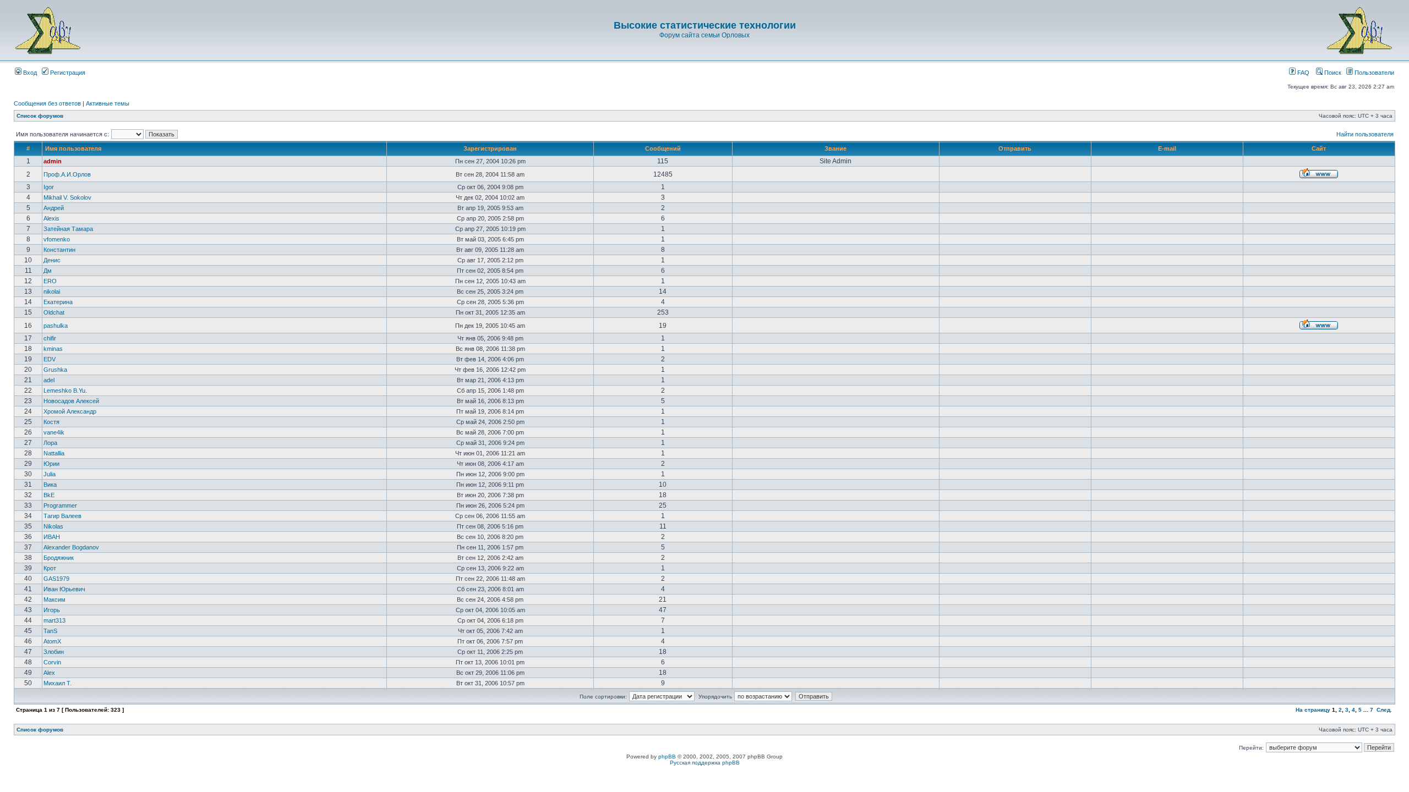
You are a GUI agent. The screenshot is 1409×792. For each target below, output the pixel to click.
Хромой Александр (69, 411)
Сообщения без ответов (47, 103)
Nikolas (53, 526)
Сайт (1319, 148)
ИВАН (51, 537)
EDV (49, 359)
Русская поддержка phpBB (705, 763)
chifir (49, 338)
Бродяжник (58, 557)
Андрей (53, 208)
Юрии (51, 463)
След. (1384, 710)
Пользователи (1373, 72)
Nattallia (53, 453)
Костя (51, 422)
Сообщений (663, 148)
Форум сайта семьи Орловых (704, 35)
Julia (49, 474)
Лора (50, 442)
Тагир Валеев (62, 516)
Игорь (51, 610)
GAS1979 (56, 578)
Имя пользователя (73, 148)
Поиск (1332, 72)
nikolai (51, 291)
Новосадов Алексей (71, 401)
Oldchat (53, 312)
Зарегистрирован (490, 148)
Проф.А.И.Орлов (67, 174)
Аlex (49, 672)
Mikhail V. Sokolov (67, 197)
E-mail (1167, 148)
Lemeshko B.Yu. (65, 390)
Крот (49, 568)
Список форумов (40, 116)
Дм (47, 270)
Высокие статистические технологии (705, 25)
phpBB (667, 757)
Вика (50, 484)
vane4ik (53, 432)
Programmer (60, 505)
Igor (48, 187)
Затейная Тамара (68, 229)
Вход (29, 72)
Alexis (51, 218)
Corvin (52, 662)
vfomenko (56, 239)
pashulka (55, 325)
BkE (48, 495)
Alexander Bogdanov (71, 547)
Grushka (55, 369)
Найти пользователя (1365, 134)
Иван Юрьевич (64, 589)
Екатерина (58, 302)
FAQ (1302, 72)
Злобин (53, 651)
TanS (50, 631)
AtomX (52, 641)
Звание (835, 148)
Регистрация (66, 72)
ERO (50, 281)
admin (52, 161)
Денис (52, 260)
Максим (54, 599)
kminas (53, 348)
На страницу (1313, 710)
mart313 (54, 620)
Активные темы (107, 103)
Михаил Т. (57, 683)
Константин (59, 249)
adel (48, 380)
